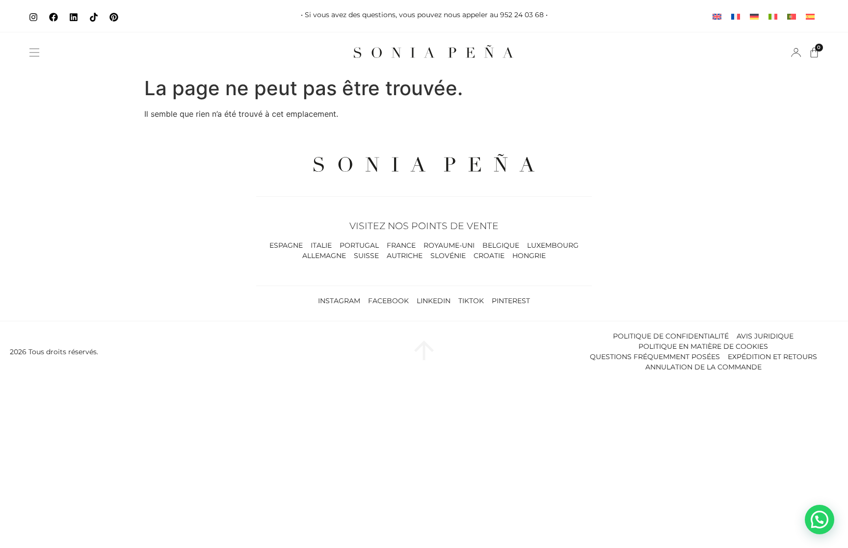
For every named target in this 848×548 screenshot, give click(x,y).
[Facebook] (53, 17)
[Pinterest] (114, 17)
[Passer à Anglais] (717, 16)
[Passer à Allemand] (754, 16)
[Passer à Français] (735, 16)
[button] (34, 52)
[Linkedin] (73, 17)
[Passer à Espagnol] (810, 16)
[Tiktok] (94, 17)
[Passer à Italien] (773, 16)
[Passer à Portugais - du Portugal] (791, 16)
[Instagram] (33, 17)
